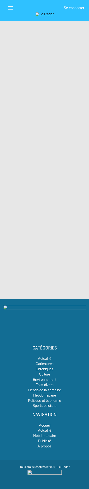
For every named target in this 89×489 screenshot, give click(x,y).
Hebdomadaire (44, 395)
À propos (44, 446)
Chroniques (44, 369)
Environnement (44, 380)
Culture (44, 374)
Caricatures (45, 364)
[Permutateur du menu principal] (10, 8)
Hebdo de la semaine (44, 390)
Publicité (44, 441)
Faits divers (45, 385)
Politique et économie (44, 401)
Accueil (44, 425)
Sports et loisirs (44, 406)
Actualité (44, 358)
